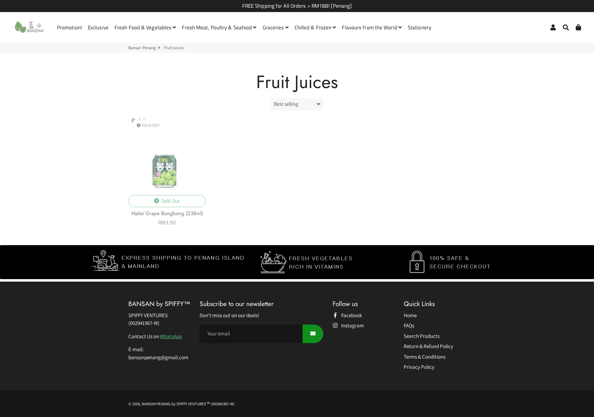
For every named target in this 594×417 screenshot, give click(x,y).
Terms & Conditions (425, 356)
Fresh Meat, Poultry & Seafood (217, 27)
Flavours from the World (370, 27)
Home (410, 315)
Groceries (274, 27)
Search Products (422, 336)
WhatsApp (171, 336)
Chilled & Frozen (314, 27)
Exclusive (98, 27)
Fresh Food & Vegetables (143, 27)
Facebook (351, 315)
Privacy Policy (419, 367)
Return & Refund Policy (428, 346)
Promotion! (69, 27)
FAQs (409, 325)
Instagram (352, 325)
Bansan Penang (142, 48)
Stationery (419, 27)
